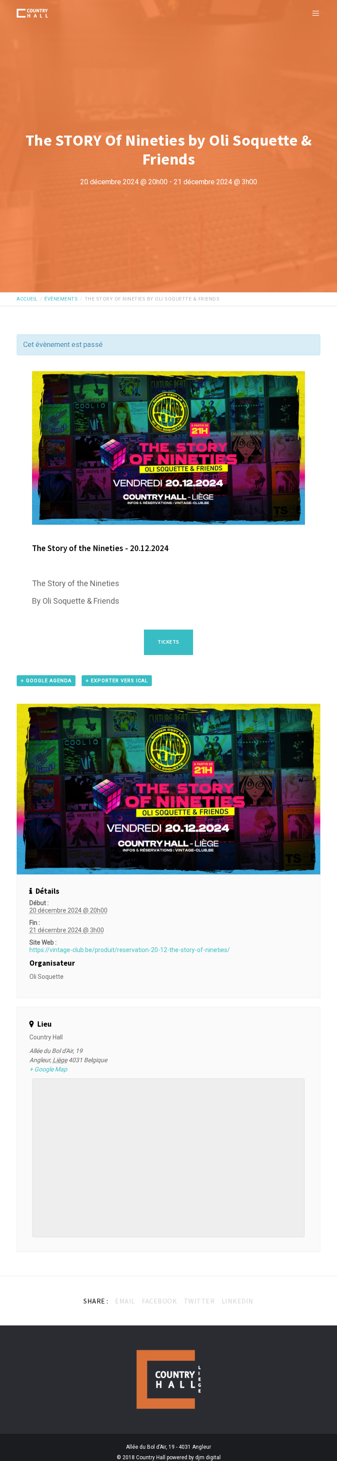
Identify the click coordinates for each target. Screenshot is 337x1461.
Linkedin (238, 1300)
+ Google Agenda (46, 681)
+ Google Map (48, 1069)
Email (125, 1300)
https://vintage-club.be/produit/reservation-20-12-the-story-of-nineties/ (129, 949)
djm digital (208, 1457)
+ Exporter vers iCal (117, 681)
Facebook (159, 1300)
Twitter (199, 1300)
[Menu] (312, 13)
